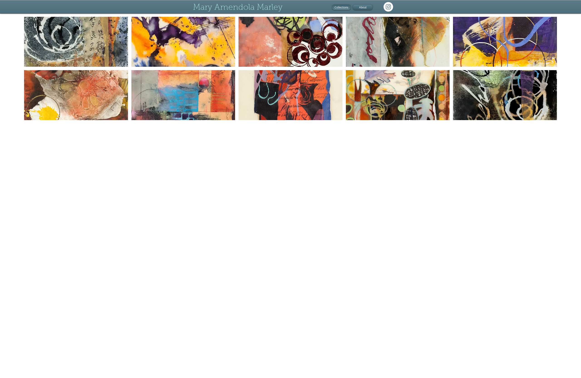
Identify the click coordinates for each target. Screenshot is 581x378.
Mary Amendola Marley (238, 8)
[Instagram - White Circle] (388, 7)
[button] (76, 42)
